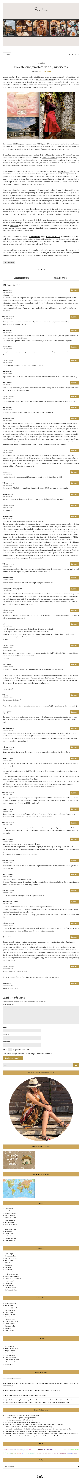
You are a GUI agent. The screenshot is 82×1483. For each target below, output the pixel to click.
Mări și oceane (32, 1450)
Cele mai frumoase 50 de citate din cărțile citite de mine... (22, 1422)
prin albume (14, 225)
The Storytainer (9, 1285)
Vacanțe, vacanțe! (10, 1240)
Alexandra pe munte (11, 1211)
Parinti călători (9, 1319)
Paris (9, 1453)
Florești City (69, 1453)
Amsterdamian (9, 1344)
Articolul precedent (21, 278)
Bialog (41, 1476)
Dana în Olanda (9, 1260)
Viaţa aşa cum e (9, 262)
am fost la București (49, 157)
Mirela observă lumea (11, 1274)
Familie (23, 1453)
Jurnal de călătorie (10, 1308)
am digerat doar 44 (70, 174)
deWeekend (48, 1450)
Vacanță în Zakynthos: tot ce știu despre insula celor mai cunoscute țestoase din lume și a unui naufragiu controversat (41, 1433)
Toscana (74, 1453)
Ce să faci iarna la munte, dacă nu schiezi (47, 1390)
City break (24, 1450)
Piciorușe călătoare (10, 1321)
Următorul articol (60, 278)
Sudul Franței (58, 1450)
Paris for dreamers (10, 1357)
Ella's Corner (8, 1265)
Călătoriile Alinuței (10, 1213)
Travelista (8, 1328)
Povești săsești (9, 1281)
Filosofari (41, 63)
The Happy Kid (9, 1326)
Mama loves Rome (10, 1353)
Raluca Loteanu (9, 1323)
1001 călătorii (9, 1209)
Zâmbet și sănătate (11, 1290)
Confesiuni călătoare (11, 1258)
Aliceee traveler (7, 902)
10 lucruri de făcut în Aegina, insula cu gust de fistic (20, 1418)
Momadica (8, 1317)
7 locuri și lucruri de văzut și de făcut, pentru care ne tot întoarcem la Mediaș (28, 1427)
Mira (4, 937)
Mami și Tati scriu (10, 1314)
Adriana (5, 494)
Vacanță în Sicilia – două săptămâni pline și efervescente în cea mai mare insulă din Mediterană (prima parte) (36, 1402)
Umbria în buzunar (10, 1238)
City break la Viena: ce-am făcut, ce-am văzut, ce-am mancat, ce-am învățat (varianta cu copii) (34, 1424)
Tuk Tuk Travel (9, 1236)
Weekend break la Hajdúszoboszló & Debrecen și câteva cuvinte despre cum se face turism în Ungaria (36, 1436)
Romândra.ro (9, 1233)
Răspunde (74, 290)
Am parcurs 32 (63, 171)
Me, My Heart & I (10, 1355)
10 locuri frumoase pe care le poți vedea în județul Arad (29, 1395)
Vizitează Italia (34, 236)
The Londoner (9, 1364)
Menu (8, 55)
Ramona (5, 516)
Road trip (6, 1450)
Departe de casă (10, 1220)
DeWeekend (8, 1263)
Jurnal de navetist (10, 1229)
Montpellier (14, 1453)
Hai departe (8, 1305)
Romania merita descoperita (44, 1453)
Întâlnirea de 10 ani (24, 203)
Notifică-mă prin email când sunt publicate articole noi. (28, 1054)
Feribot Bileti (7, 1383)
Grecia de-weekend (11, 1224)
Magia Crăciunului (31, 1453)
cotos (4, 383)
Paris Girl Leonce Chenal (12, 1360)
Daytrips (19, 1453)
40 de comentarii (45, 71)
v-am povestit (70, 203)
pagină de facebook (53, 236)
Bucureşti (55, 1453)
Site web (6, 1042)
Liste (53, 1450)
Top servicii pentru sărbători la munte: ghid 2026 (18, 1390)
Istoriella (7, 1227)
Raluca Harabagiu (10, 1362)
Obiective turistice (15, 1450)
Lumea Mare (8, 1231)
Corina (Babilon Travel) (10, 589)
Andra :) (5, 839)
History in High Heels (11, 1348)
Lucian (5, 472)
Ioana (4, 664)
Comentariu (8, 1005)
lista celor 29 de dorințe (45, 79)
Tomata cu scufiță (10, 1288)
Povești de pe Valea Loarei (13, 1278)
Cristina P (6, 290)
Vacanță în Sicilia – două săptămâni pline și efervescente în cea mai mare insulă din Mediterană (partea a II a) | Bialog (39, 1400)
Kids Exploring (9, 1310)
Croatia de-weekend (11, 1218)
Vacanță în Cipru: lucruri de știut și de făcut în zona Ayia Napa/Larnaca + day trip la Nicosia (32, 1431)
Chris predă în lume (10, 1256)
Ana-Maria (6, 728)
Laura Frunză (8, 1269)
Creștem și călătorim (11, 1303)
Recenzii (40, 1450)
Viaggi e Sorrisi (9, 1330)
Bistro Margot (9, 1254)
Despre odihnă (16, 1379)
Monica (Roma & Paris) (12, 1276)
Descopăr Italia (9, 1222)
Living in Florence (10, 1351)
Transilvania (67, 1450)
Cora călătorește (10, 1215)
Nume (6, 1027)
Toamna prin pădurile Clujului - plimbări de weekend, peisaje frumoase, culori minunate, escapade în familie (38, 1429)
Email (6, 1034)
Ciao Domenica (9, 1346)
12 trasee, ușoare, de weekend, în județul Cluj (19, 1420)
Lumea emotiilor (10, 1272)
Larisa (4, 624)
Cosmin (5, 758)
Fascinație (8, 1267)
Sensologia (8, 1283)
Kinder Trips (8, 1312)
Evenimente (62, 1453)
